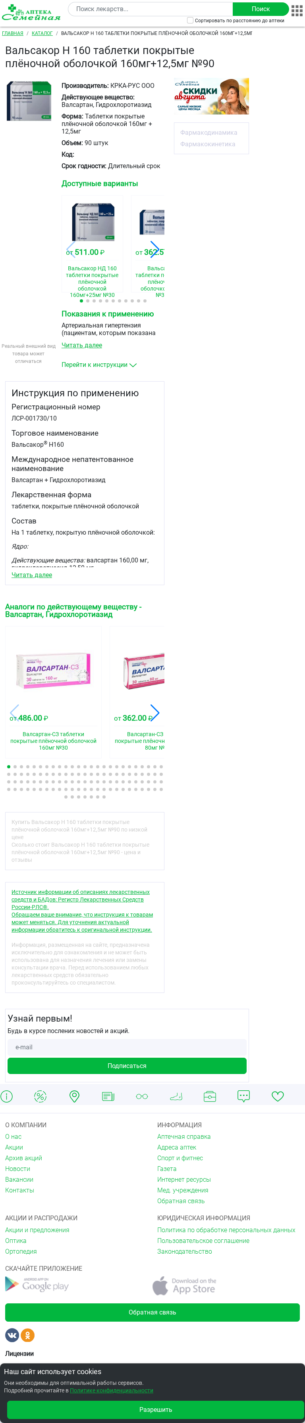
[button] (81, 300)
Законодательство (184, 1251)
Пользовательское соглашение (203, 1241)
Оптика (16, 1241)
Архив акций (23, 1158)
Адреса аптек (176, 1147)
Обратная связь (181, 1201)
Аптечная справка (184, 1136)
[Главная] (32, 12)
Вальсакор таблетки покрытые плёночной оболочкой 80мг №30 (161, 276)
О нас (13, 1136)
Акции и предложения (37, 1230)
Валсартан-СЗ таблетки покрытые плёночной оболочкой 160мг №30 (53, 741)
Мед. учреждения (182, 1190)
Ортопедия (21, 1251)
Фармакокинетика (208, 144)
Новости (17, 1169)
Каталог (42, 33)
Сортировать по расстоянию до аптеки (239, 20)
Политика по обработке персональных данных (226, 1230)
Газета (167, 1169)
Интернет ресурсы (184, 1179)
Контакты (19, 1190)
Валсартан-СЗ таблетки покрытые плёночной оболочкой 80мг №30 (158, 741)
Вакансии (19, 1179)
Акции (14, 1147)
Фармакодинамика (208, 132)
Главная (12, 33)
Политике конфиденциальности (111, 1390)
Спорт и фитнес (180, 1158)
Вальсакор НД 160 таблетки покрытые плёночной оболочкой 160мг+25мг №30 (92, 276)
